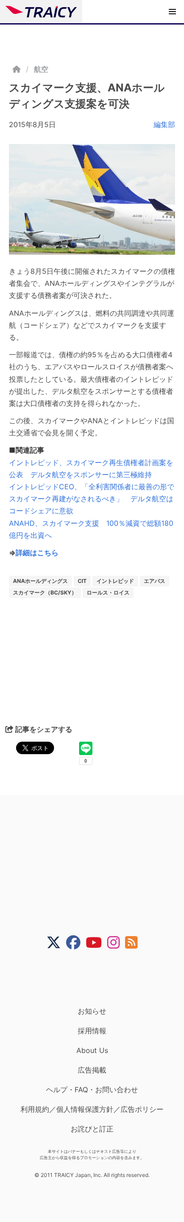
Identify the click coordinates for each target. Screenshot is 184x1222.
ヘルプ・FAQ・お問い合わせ (92, 1089)
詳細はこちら (37, 552)
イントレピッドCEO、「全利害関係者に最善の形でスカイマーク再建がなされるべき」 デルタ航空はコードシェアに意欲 (91, 498)
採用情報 (92, 1030)
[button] (172, 11)
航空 (41, 69)
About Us (92, 1050)
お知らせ (92, 1011)
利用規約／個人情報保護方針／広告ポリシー (92, 1109)
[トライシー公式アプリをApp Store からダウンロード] (97, 978)
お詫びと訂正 (92, 1128)
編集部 (164, 124)
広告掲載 (92, 1069)
